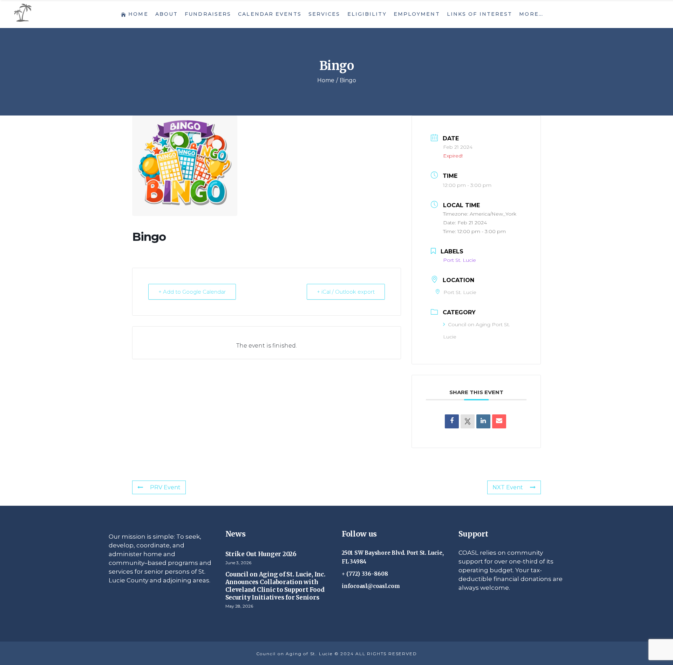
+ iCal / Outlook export (346, 291)
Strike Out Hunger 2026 (261, 554)
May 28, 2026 (239, 606)
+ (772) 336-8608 (365, 573)
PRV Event (165, 487)
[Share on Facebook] (452, 421)
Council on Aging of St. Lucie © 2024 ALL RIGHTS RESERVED (336, 653)
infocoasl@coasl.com (371, 586)
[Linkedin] (483, 421)
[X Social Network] (468, 421)
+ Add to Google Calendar (192, 291)
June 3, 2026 (238, 562)
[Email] (499, 421)
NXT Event (507, 487)
